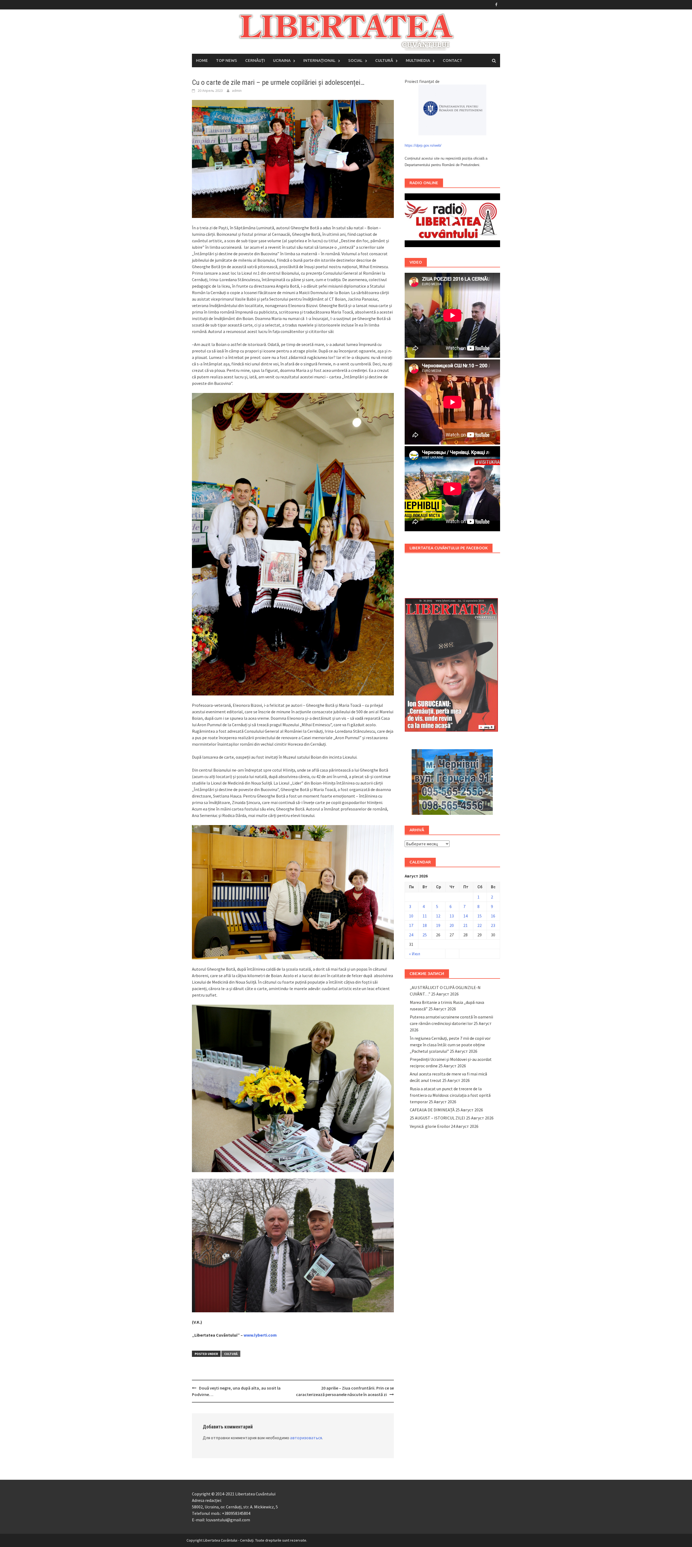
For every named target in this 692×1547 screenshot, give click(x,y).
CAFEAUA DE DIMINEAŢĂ (432, 1109)
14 (465, 916)
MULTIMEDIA (418, 60)
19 (438, 925)
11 (424, 916)
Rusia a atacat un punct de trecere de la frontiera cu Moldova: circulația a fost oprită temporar (450, 1095)
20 (452, 925)
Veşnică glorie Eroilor (430, 1126)
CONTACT (452, 60)
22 (479, 925)
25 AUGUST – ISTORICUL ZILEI (437, 1118)
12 (438, 916)
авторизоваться (306, 1437)
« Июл (414, 953)
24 (411, 934)
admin (237, 90)
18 (424, 925)
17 (411, 925)
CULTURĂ (384, 60)
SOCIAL (355, 60)
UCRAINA (282, 60)
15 (479, 916)
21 (465, 925)
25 (424, 934)
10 (411, 916)
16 (493, 916)
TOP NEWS (226, 60)
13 (452, 916)
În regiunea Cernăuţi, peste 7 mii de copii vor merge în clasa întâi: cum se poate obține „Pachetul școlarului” (450, 1044)
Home (202, 60)
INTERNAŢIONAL (319, 60)
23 (493, 925)
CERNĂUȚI (255, 60)
